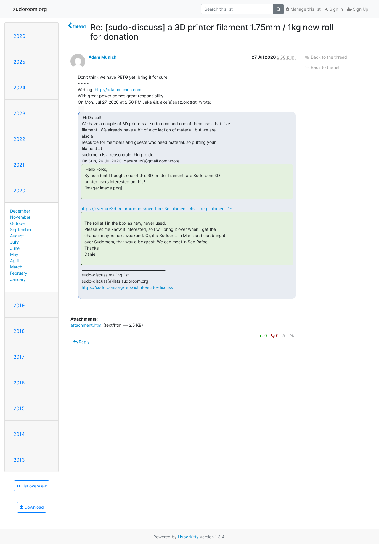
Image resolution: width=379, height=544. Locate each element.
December (20, 210)
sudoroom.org (30, 9)
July (14, 241)
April (14, 260)
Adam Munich (103, 56)
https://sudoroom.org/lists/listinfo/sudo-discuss (127, 287)
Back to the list (325, 67)
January (18, 279)
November (20, 217)
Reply (84, 341)
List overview (33, 485)
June (15, 248)
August (17, 235)
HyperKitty (188, 536)
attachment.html (86, 325)
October (18, 223)
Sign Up (360, 9)
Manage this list (305, 9)
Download (33, 507)
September (21, 229)
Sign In (335, 9)
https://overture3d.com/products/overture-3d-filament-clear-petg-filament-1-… (158, 208)
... (81, 109)
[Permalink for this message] (292, 335)
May (14, 254)
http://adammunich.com (118, 89)
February (18, 273)
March (16, 266)
